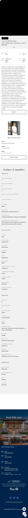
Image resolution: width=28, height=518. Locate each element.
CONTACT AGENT (14, 157)
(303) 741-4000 (8, 463)
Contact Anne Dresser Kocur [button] (14, 436)
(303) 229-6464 (6, 148)
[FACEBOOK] (10, 498)
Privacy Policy (19, 509)
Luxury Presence (17, 502)
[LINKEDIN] (17, 498)
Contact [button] (14, 112)
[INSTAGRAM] (14, 498)
